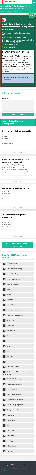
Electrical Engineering (13, 379)
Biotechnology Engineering (14, 405)
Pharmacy (9, 451)
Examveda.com (18, 465)
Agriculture (9, 436)
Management (10, 420)
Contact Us (4, 470)
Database (9, 341)
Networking (9, 320)
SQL (7, 336)
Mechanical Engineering (13, 384)
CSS (7, 351)
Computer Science (12, 367)
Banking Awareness (12, 310)
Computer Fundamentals (14, 315)
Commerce (9, 415)
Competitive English (12, 274)
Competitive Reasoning (13, 269)
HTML (7, 346)
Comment (6, 99)
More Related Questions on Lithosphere (18, 245)
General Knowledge (12, 284)
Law (7, 425)
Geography (22, 77)
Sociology (9, 441)
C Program (9, 325)
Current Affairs (11, 305)
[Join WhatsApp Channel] (32, 15)
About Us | (4, 468)
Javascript (9, 356)
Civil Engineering (11, 389)
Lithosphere (7, 79)
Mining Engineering (12, 410)
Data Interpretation (12, 279)
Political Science (11, 446)
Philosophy (9, 430)
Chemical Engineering (13, 394)
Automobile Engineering (14, 399)
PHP (7, 361)
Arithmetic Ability (11, 263)
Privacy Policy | (24, 468)
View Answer (18, 153)
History (8, 294)
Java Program (10, 330)
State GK (8, 289)
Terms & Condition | (13, 468)
